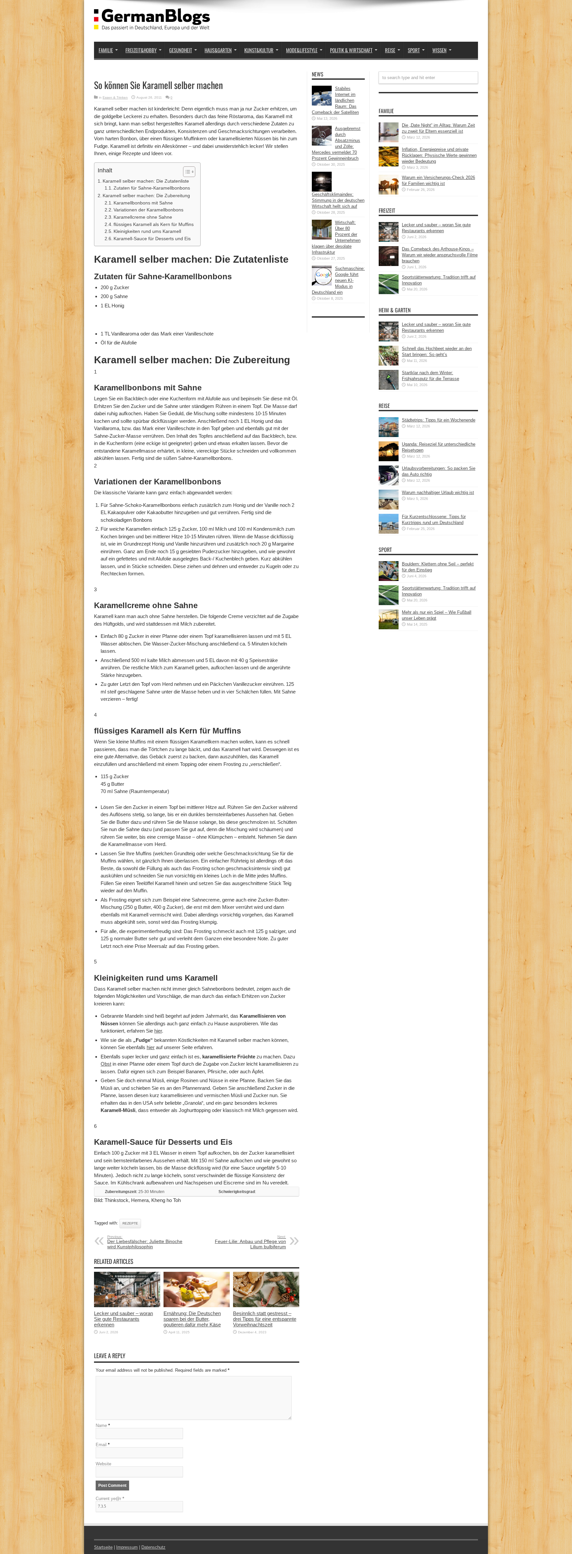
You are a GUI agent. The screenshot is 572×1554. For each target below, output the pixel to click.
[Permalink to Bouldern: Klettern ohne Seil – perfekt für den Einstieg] (389, 579)
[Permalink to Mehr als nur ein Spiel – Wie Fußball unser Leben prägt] (389, 627)
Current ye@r (110, 1498)
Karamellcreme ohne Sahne (143, 217)
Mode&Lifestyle (301, 50)
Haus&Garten (218, 50)
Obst (106, 1064)
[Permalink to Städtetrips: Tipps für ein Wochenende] (389, 435)
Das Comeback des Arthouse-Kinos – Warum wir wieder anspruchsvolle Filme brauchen (440, 254)
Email (101, 1444)
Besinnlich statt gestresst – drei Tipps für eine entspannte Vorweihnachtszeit (264, 1318)
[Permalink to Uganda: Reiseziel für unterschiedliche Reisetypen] (389, 459)
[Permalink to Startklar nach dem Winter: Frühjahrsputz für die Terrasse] (389, 388)
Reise (390, 50)
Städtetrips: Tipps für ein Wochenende (438, 420)
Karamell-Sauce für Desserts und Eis (152, 238)
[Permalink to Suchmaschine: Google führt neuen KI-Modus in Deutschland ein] (322, 284)
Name (101, 1425)
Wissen (439, 50)
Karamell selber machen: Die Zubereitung (146, 195)
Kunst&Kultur (258, 50)
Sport (414, 50)
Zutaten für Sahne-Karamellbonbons (152, 188)
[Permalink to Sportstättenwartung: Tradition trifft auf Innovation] (389, 292)
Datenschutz (153, 1547)
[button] (186, 171)
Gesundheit (180, 50)
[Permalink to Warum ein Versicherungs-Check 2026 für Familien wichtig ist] (389, 193)
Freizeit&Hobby (141, 50)
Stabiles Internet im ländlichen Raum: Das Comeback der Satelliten (335, 100)
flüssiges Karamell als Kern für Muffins (154, 224)
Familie (106, 50)
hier (158, 1031)
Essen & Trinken (115, 97)
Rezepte (130, 1223)
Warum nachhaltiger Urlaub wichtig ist (438, 492)
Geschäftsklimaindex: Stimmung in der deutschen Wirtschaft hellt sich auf (338, 200)
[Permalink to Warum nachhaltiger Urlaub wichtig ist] (389, 508)
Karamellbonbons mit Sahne (143, 202)
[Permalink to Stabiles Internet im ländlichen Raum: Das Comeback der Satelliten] (322, 104)
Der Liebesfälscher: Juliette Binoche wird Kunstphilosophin (144, 1242)
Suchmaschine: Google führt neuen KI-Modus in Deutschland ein (338, 280)
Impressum (127, 1547)
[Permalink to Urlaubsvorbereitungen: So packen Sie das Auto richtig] (389, 483)
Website (103, 1463)
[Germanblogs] (152, 25)
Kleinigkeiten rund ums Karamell (147, 231)
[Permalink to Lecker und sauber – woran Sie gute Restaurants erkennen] (127, 1305)
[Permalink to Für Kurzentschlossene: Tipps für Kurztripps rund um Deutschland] (389, 532)
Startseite (103, 1547)
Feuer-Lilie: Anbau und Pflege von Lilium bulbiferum (250, 1242)
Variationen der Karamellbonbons (148, 209)
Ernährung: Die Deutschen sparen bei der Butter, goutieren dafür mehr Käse (192, 1318)
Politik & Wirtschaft (351, 50)
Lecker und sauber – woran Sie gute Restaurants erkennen (123, 1318)
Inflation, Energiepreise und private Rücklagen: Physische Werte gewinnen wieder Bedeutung (439, 155)
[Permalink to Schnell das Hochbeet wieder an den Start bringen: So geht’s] (389, 364)
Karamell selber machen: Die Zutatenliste (146, 181)
